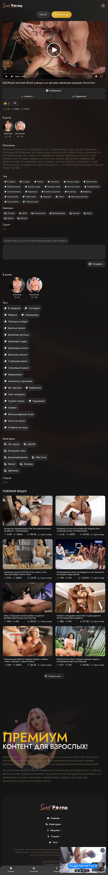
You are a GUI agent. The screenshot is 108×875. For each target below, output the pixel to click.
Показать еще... (55, 676)
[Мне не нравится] (15, 103)
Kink (4, 229)
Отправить (97, 264)
